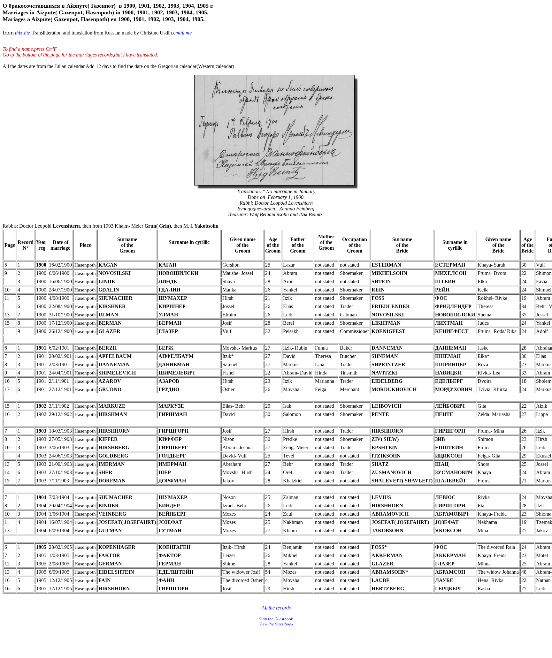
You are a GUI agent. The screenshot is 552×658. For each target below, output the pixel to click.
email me (182, 32)
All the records (276, 607)
